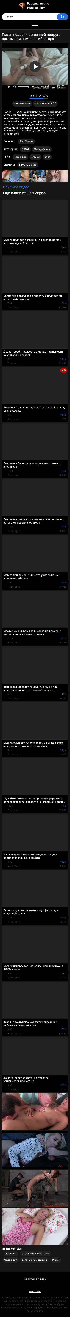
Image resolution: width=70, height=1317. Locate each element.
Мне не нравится (26, 97)
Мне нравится (21, 97)
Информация (22, 103)
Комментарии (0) (45, 103)
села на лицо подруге (34, 1259)
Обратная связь (35, 1279)
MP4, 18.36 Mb (27, 164)
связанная (20, 157)
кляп (47, 157)
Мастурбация (42, 149)
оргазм (35, 157)
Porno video (35, 1291)
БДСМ (25, 149)
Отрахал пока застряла (35, 1253)
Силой (55, 1259)
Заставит (11, 1253)
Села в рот (10, 1259)
